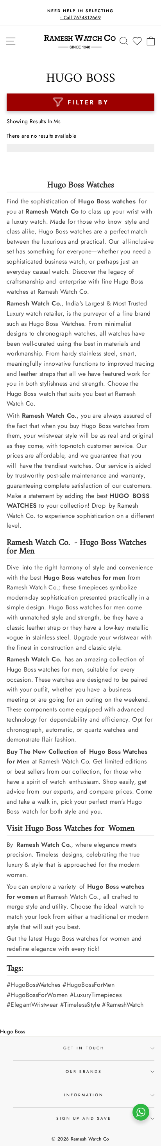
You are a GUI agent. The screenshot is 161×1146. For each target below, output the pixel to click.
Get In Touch (83, 1048)
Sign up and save (84, 1118)
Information (84, 1095)
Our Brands (84, 1071)
